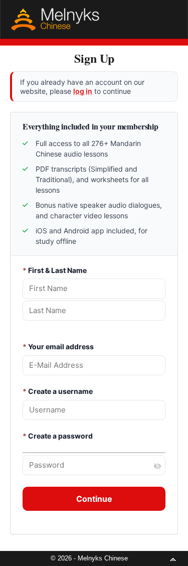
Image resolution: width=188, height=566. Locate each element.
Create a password (58, 436)
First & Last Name (55, 270)
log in (82, 91)
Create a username (58, 391)
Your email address (58, 346)
